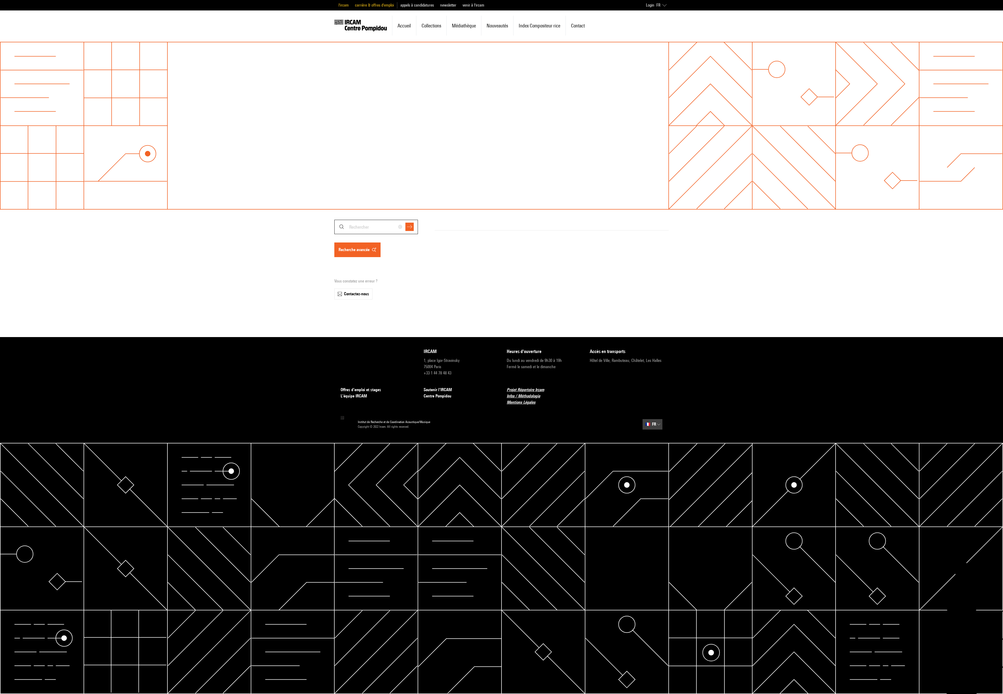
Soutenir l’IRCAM (438, 389)
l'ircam (344, 5)
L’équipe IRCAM (354, 396)
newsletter (448, 5)
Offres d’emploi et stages (361, 389)
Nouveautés (497, 25)
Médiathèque (464, 25)
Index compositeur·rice (539, 25)
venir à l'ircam (473, 5)
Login (650, 5)
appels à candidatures (417, 5)
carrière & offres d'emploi (374, 5)
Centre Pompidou (437, 396)
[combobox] (376, 227)
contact (578, 25)
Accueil (404, 25)
